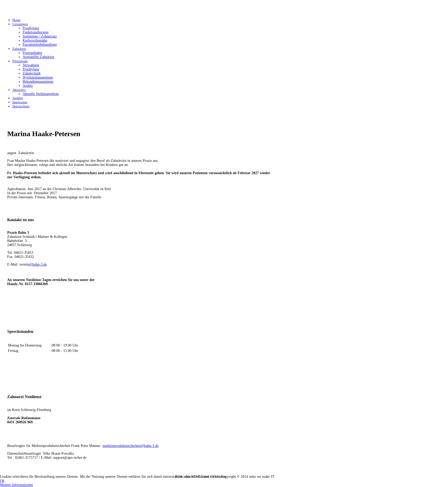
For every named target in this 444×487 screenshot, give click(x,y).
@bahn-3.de (38, 264)
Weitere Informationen (16, 485)
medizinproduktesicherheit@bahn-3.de (131, 446)
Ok (2, 481)
